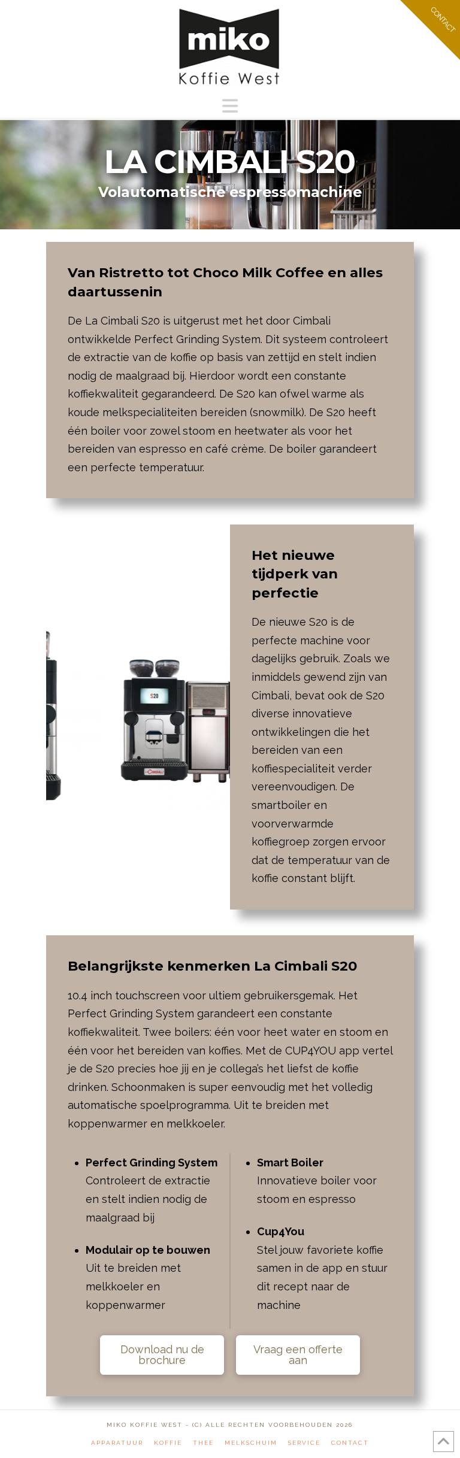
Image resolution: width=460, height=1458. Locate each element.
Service (304, 1442)
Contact (350, 1442)
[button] (230, 106)
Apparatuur (117, 1442)
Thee (203, 1442)
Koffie (168, 1442)
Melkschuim (251, 1442)
